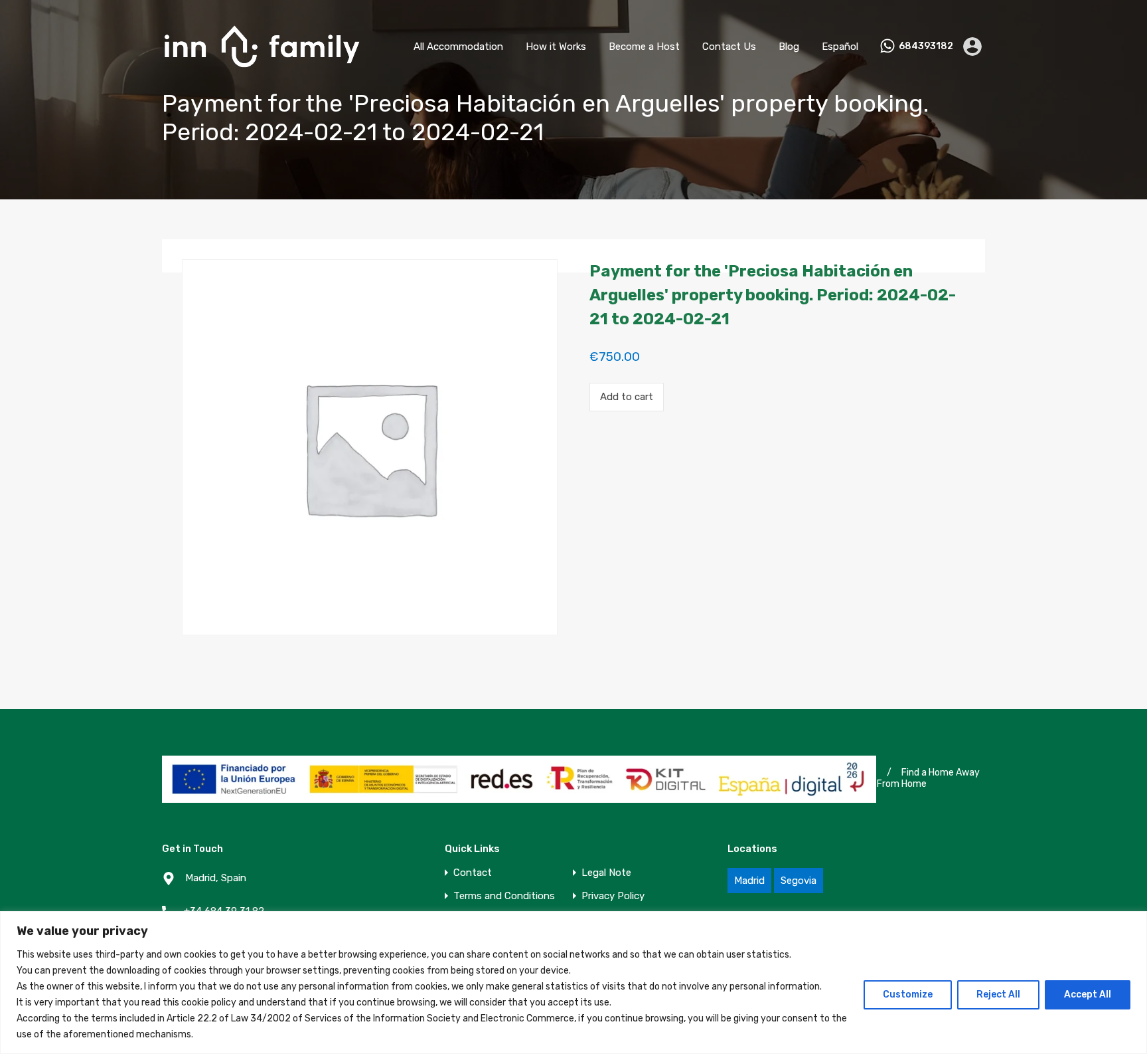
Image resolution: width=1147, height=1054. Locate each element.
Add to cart (626, 397)
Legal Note (606, 873)
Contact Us (729, 47)
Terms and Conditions (504, 896)
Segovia (798, 881)
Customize (908, 994)
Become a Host (644, 47)
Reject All (998, 994)
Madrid (749, 881)
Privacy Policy (613, 896)
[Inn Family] (261, 74)
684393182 (926, 46)
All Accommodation (458, 47)
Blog (789, 47)
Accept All (1087, 994)
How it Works (556, 47)
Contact (472, 873)
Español (840, 47)
